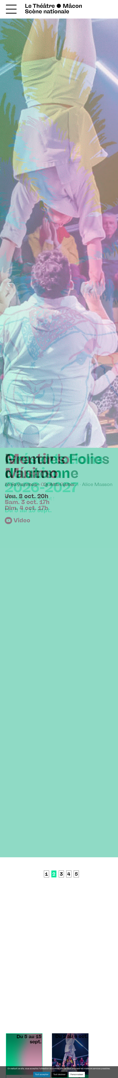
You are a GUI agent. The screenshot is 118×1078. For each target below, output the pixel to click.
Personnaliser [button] (76, 1075)
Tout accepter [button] (41, 1075)
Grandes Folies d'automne (57, 466)
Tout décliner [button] (59, 1075)
